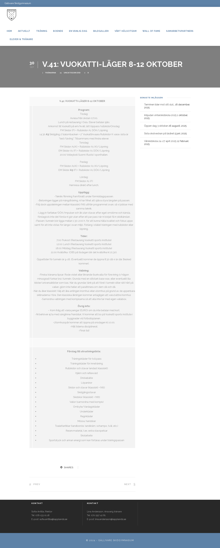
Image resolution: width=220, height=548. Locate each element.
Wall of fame (151, 31)
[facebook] (209, 3)
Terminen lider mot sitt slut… (159, 104)
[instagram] (215, 3)
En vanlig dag (78, 31)
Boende (58, 31)
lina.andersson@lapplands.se (110, 519)
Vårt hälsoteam (125, 31)
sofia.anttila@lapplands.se (53, 519)
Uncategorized (72, 72)
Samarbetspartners (180, 31)
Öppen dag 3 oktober (156, 125)
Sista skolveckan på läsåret (159, 133)
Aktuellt (24, 31)
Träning (41, 31)
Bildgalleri (101, 31)
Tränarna (50, 72)
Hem (9, 31)
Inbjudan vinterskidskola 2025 (160, 115)
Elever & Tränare (21, 39)
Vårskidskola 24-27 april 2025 (160, 141)
